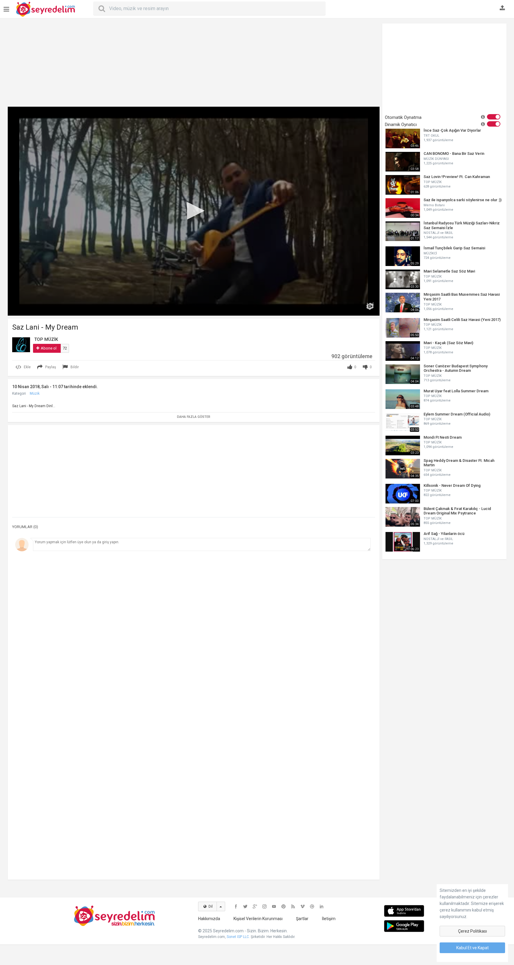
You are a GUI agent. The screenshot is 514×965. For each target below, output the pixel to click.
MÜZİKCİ (430, 253)
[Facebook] (236, 906)
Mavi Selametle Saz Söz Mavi (449, 271)
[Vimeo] (302, 906)
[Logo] (370, 306)
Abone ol (49, 348)
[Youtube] (274, 906)
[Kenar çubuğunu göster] (7, 6)
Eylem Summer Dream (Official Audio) (457, 414)
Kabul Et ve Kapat (472, 947)
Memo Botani (434, 205)
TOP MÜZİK (433, 182)
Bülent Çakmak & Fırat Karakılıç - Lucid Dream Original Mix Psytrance (457, 511)
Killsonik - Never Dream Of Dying (452, 485)
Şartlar (302, 918)
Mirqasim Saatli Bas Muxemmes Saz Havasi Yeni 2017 (462, 296)
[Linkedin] (321, 906)
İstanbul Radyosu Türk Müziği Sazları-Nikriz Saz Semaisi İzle (462, 225)
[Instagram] (264, 906)
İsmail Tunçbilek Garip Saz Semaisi (454, 248)
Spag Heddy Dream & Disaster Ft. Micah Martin (459, 462)
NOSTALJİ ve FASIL (438, 233)
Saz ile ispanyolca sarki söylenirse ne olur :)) (463, 200)
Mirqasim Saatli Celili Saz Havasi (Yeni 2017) (462, 319)
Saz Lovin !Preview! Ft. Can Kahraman (457, 176)
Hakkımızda (209, 918)
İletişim (329, 918)
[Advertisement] (193, 65)
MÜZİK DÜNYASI (436, 159)
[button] (194, 211)
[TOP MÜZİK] (21, 344)
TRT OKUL (431, 136)
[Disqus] (193, 635)
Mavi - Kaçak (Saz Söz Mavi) (448, 343)
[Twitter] (245, 906)
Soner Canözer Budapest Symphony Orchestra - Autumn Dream (456, 368)
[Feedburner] (293, 906)
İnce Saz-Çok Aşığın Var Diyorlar (452, 130)
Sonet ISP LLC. (238, 937)
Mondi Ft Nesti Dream (443, 437)
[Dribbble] (312, 906)
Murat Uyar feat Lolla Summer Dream (456, 391)
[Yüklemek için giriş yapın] (502, 8)
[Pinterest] (283, 906)
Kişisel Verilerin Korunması (258, 918)
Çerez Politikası (472, 931)
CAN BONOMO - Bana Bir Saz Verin (454, 153)
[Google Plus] (255, 906)
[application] (194, 211)
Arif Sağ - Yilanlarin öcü (444, 533)
